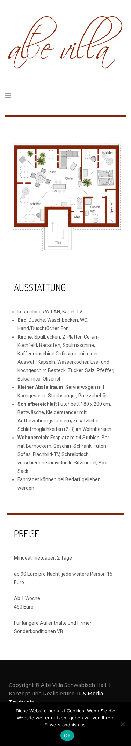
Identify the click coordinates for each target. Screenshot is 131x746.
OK (67, 735)
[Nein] (122, 723)
